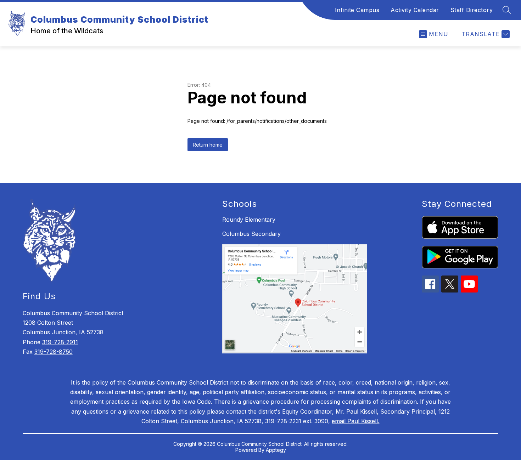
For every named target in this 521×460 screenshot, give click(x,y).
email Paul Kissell (355, 421)
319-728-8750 (53, 351)
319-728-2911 (60, 342)
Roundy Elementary (248, 219)
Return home (208, 145)
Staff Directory (471, 9)
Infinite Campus (357, 9)
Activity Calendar (415, 9)
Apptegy (276, 450)
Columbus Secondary (251, 233)
